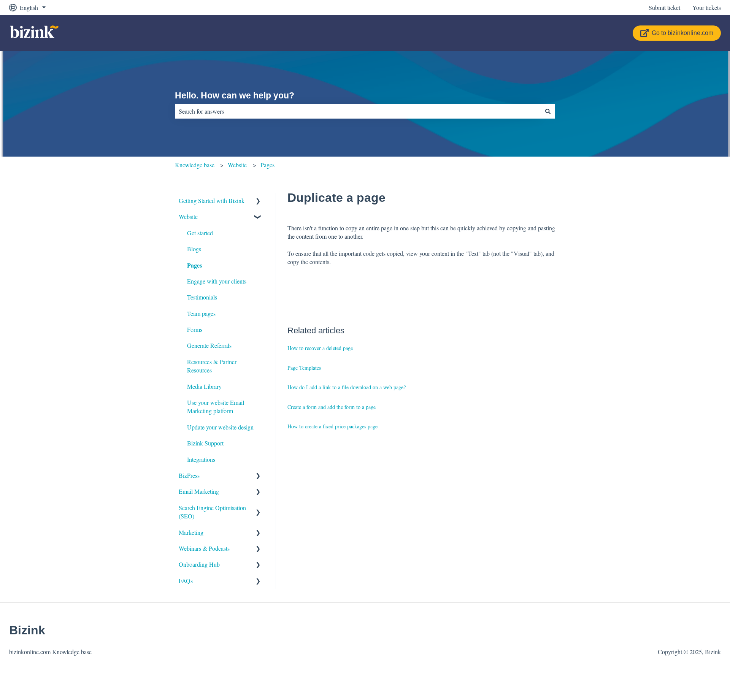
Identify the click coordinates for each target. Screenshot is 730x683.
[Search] (548, 111)
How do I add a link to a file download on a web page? (346, 387)
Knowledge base (194, 165)
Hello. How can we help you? (234, 95)
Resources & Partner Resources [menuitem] (211, 366)
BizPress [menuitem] (189, 475)
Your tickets (706, 7)
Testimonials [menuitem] (202, 297)
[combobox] (358, 111)
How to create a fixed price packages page (332, 426)
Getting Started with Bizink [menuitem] (211, 200)
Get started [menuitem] (200, 233)
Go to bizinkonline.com (682, 33)
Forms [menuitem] (194, 329)
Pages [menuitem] (194, 265)
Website (237, 165)
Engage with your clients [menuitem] (216, 281)
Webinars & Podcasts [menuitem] (204, 548)
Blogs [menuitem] (194, 249)
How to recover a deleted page (320, 348)
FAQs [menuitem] (186, 581)
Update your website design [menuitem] (220, 427)
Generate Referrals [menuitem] (209, 345)
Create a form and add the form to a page (331, 406)
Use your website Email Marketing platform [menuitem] (215, 406)
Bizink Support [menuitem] (205, 443)
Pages (267, 165)
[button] (258, 201)
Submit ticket (664, 7)
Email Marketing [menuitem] (199, 491)
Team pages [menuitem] (201, 313)
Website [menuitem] (188, 216)
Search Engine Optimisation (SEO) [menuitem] (212, 512)
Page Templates (304, 367)
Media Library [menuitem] (204, 386)
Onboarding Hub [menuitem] (199, 564)
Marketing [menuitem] (191, 532)
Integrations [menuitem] (201, 459)
